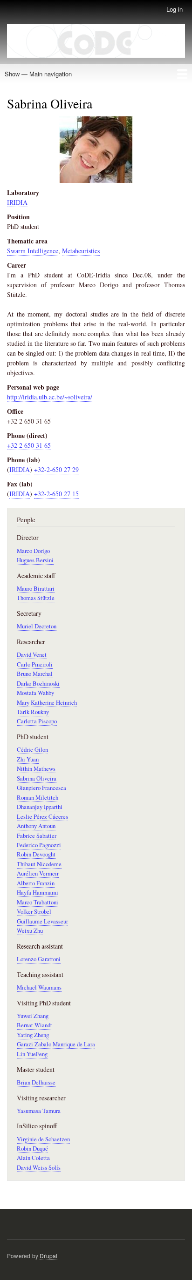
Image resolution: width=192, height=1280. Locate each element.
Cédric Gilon (32, 750)
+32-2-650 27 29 (56, 469)
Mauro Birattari (36, 589)
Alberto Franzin (36, 883)
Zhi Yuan (28, 759)
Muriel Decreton (36, 626)
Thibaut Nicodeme (39, 864)
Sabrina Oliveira (36, 778)
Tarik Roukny (33, 712)
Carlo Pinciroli (35, 664)
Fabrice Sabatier (36, 836)
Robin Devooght (36, 854)
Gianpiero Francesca (41, 788)
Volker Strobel (34, 912)
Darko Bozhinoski (38, 683)
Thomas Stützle (36, 598)
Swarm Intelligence (32, 250)
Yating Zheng (33, 1035)
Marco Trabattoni (37, 902)
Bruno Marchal (35, 674)
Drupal (48, 1256)
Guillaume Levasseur (42, 921)
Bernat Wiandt (34, 1025)
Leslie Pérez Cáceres (42, 817)
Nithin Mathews (36, 769)
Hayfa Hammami (37, 892)
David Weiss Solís (39, 1168)
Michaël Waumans (39, 987)
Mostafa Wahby (35, 693)
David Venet (32, 655)
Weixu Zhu (30, 931)
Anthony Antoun (36, 826)
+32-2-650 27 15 (56, 493)
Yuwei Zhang (32, 1016)
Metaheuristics (81, 250)
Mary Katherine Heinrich (47, 703)
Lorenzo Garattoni (39, 959)
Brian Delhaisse (36, 1082)
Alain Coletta (33, 1158)
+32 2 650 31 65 (29, 445)
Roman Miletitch (37, 798)
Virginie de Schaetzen (43, 1139)
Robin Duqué (32, 1148)
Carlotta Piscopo (37, 721)
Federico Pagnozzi (39, 845)
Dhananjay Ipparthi (39, 807)
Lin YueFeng (32, 1054)
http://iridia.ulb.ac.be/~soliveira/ (49, 396)
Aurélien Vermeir (38, 873)
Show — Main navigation (38, 73)
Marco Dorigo (33, 551)
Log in (174, 9)
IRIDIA (17, 202)
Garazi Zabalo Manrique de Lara (56, 1044)
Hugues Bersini (35, 560)
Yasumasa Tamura (39, 1111)
